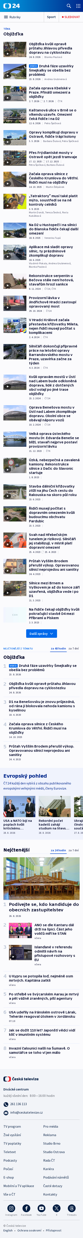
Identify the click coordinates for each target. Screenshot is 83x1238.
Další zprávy (39, 633)
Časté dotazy (52, 1186)
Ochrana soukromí (29, 1230)
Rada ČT (49, 1160)
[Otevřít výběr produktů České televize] (78, 6)
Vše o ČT (9, 1194)
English (8, 1230)
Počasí (8, 1169)
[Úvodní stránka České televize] (21, 1078)
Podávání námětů (56, 1177)
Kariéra (48, 1169)
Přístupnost (53, 1230)
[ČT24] (11, 5)
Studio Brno (51, 1143)
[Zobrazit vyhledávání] (69, 6)
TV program (12, 1126)
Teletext (9, 1152)
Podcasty (10, 1160)
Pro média (50, 1126)
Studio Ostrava (54, 1152)
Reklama (49, 1135)
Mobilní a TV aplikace (18, 1186)
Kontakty (50, 1194)
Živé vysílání (12, 1135)
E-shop (8, 1177)
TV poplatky (12, 1143)
